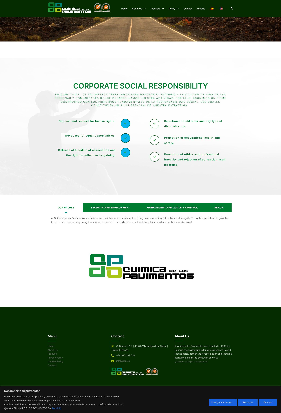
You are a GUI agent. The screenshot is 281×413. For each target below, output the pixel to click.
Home (124, 8)
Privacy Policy (55, 357)
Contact (188, 8)
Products (155, 8)
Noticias (201, 8)
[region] (140, 399)
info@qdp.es (123, 360)
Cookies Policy (55, 361)
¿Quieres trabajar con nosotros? (191, 361)
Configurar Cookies (221, 402)
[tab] (66, 207)
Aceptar (268, 402)
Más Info (56, 408)
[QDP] (80, 8)
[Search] (232, 8)
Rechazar (248, 402)
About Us (137, 8)
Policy (172, 8)
